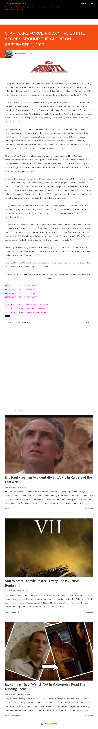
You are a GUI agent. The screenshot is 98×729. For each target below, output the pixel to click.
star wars (24, 322)
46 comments (16, 716)
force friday (15, 322)
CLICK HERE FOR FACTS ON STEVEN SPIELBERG (27, 305)
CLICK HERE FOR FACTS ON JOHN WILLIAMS (25, 312)
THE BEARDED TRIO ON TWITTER (20, 289)
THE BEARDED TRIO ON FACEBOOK (21, 285)
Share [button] (88, 322)
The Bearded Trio (16, 3)
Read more (89, 509)
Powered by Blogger (50, 724)
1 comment (15, 612)
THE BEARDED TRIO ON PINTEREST (21, 297)
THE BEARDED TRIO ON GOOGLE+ (20, 293)
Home (8, 14)
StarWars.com (32, 263)
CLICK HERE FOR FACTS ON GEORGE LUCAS (25, 308)
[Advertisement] (49, 393)
